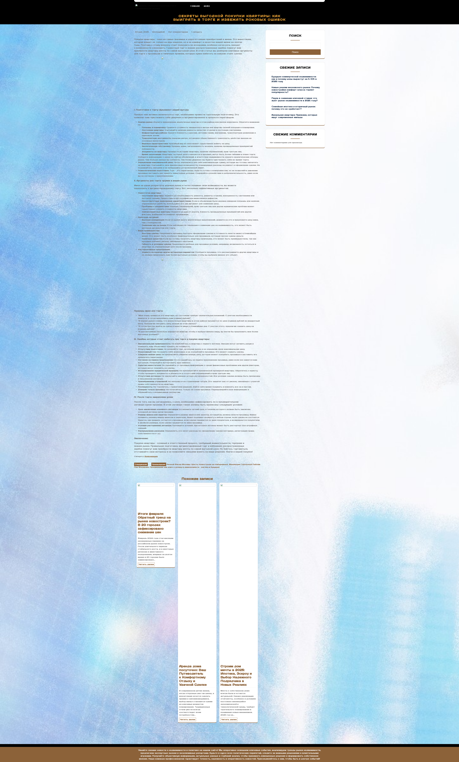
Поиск (295, 35)
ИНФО (207, 6)
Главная (195, 6)
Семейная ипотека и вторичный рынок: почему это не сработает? (294, 107)
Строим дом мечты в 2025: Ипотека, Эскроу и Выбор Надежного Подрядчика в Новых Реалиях (236, 675)
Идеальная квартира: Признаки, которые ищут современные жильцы (294, 116)
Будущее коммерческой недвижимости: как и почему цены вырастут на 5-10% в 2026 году (294, 79)
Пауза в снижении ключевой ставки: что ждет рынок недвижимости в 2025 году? (295, 99)
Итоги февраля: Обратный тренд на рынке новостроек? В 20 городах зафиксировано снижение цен (154, 523)
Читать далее (146, 564)
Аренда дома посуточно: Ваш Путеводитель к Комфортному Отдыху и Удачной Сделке (193, 675)
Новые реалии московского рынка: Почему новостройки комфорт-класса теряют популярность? (296, 89)
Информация (151, 456)
